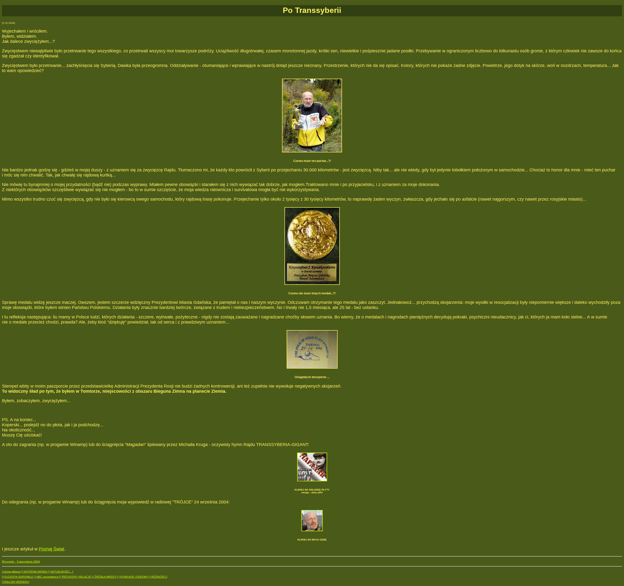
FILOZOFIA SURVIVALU (18, 576)
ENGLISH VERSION (16, 581)
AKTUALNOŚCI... (61, 571)
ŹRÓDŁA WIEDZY (105, 576)
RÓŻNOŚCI (158, 576)
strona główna (12, 571)
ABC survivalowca (47, 576)
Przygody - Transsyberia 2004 (21, 561)
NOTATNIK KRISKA (35, 571)
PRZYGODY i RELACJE (76, 576)
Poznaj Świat (51, 549)
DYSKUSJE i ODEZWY (133, 576)
